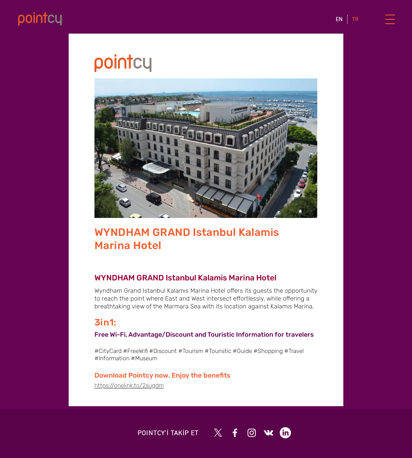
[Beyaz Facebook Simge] (234, 432)
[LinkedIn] (285, 432)
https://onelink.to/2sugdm (129, 385)
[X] (218, 432)
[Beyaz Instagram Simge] (251, 432)
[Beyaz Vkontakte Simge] (268, 432)
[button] (390, 19)
